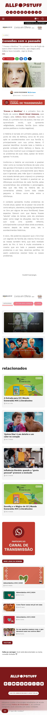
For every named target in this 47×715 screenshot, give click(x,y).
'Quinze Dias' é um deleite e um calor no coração (19, 435)
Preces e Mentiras (13, 111)
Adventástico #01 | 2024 (25, 592)
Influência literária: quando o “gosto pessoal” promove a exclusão (21, 471)
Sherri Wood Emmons (29, 114)
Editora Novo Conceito (25, 117)
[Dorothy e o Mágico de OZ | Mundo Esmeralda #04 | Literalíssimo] (23, 494)
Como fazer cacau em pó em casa (29, 605)
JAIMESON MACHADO (21, 693)
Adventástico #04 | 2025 (13, 583)
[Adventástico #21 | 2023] (9, 620)
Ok (5, 711)
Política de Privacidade (20, 704)
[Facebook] (21, 58)
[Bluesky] (25, 58)
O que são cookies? (16, 711)
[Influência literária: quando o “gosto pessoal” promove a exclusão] (23, 458)
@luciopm (32, 92)
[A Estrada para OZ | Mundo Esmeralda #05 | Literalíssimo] (23, 386)
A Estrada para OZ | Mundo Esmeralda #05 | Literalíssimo (18, 399)
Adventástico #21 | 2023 (25, 617)
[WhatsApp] (17, 58)
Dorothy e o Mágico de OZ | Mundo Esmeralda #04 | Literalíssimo (20, 507)
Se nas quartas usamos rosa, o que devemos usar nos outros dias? (29, 630)
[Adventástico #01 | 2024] (9, 595)
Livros (38, 303)
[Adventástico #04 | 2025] (23, 575)
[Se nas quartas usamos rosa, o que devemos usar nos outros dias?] (9, 632)
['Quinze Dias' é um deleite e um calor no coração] (23, 422)
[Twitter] (30, 58)
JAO (37, 693)
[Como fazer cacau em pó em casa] (9, 607)
